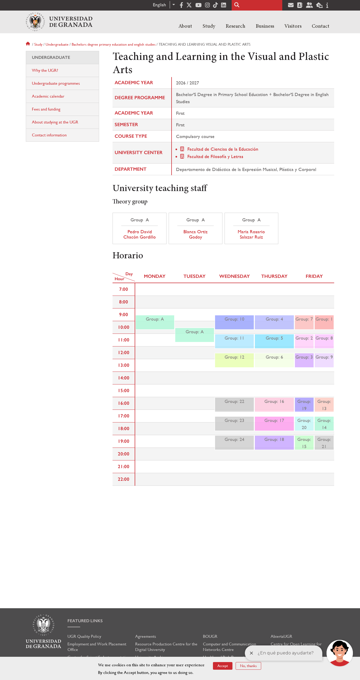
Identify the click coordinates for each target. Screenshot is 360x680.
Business (265, 26)
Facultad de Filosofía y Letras (215, 156)
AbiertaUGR (281, 636)
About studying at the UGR (55, 122)
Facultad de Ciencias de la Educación (222, 149)
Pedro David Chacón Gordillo (139, 234)
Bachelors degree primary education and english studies (113, 44)
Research (235, 26)
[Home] (59, 22)
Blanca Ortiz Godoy (195, 234)
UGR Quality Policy (84, 636)
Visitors (292, 26)
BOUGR (210, 636)
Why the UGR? (45, 70)
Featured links (85, 620)
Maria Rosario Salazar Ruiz (251, 234)
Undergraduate (57, 44)
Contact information (49, 134)
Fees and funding (46, 109)
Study (209, 26)
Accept (222, 666)
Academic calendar (48, 96)
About (185, 26)
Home (28, 44)
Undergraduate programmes (56, 83)
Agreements (145, 636)
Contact (320, 26)
